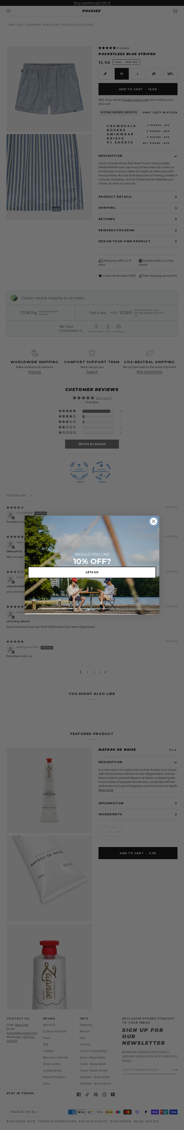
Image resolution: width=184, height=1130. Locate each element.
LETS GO (92, 572)
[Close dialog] (154, 521)
